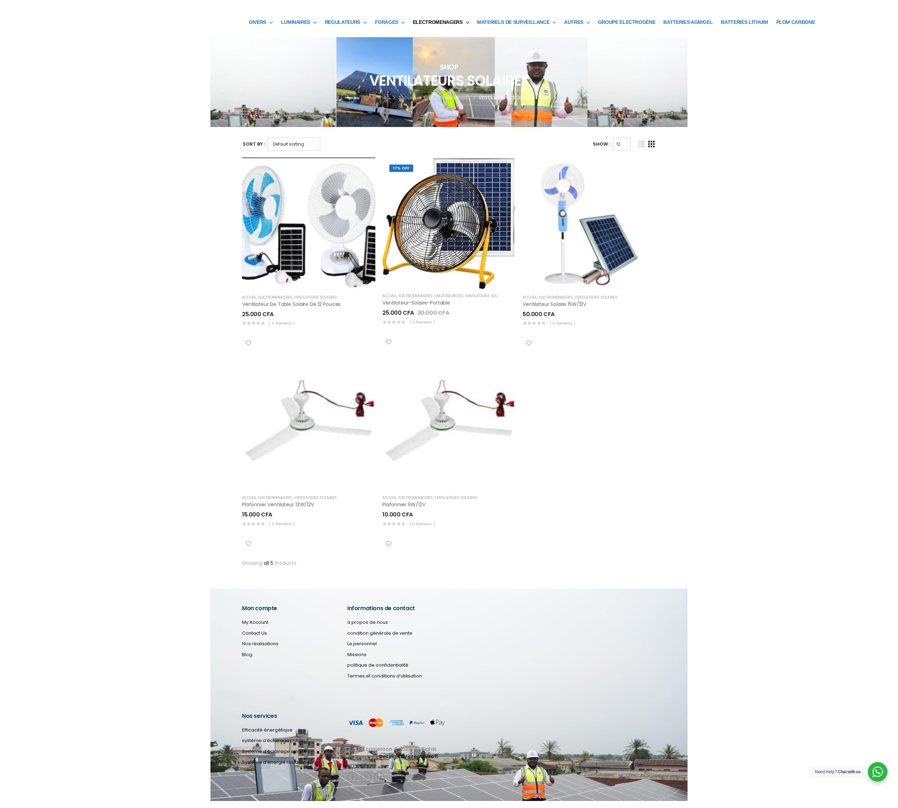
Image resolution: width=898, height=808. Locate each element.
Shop (383, 97)
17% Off (401, 168)
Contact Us (254, 633)
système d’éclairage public (273, 740)
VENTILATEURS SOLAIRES (315, 297)
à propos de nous (367, 622)
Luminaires (295, 22)
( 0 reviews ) (282, 323)
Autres (573, 22)
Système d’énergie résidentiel (276, 762)
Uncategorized (448, 296)
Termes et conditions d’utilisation (384, 676)
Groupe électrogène (627, 22)
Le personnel (362, 644)
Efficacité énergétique (267, 730)
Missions (357, 654)
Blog (247, 654)
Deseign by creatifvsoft (408, 756)
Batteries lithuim (744, 22)
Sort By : (254, 144)
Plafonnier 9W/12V (403, 504)
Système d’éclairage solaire (274, 751)
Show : (601, 144)
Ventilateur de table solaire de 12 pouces (291, 304)
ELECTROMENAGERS (438, 22)
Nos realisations (260, 644)
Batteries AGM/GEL (688, 22)
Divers (257, 22)
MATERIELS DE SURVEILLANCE (513, 22)
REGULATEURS (342, 22)
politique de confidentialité (377, 665)
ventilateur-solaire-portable (416, 302)
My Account (255, 622)
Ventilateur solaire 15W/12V (554, 304)
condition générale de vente (380, 633)
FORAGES (386, 22)
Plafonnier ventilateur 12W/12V (278, 504)
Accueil (407, 97)
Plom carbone (795, 22)
